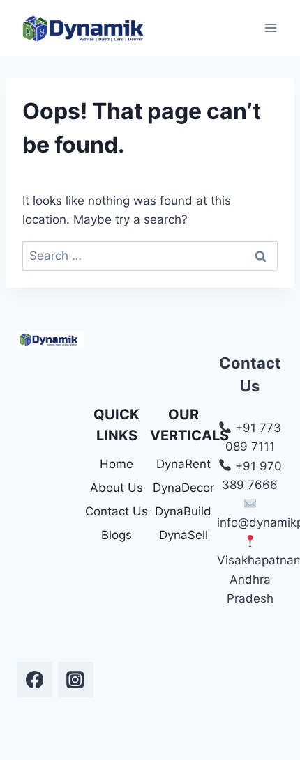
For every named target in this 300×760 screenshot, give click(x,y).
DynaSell (183, 535)
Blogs (116, 535)
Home (116, 464)
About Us (116, 488)
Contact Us (116, 511)
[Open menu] (270, 27)
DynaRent (183, 464)
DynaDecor (183, 488)
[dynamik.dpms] (34, 679)
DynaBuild (183, 511)
